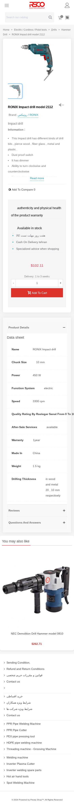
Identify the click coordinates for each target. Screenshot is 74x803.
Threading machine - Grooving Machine (31, 749)
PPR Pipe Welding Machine (24, 723)
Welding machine (17, 757)
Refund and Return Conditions (25, 668)
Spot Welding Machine (21, 782)
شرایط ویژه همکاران (19, 702)
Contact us (13, 681)
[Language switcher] (67, 17)
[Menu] (6, 5)
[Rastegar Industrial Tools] (37, 5)
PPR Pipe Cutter (17, 730)
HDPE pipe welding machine (24, 742)
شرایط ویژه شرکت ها (19, 708)
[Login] (67, 5)
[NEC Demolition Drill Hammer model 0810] (37, 590)
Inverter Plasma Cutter (21, 763)
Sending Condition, (18, 662)
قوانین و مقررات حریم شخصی (24, 675)
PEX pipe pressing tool (21, 736)
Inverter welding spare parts (24, 770)
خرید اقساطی (15, 696)
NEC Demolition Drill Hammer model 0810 (37, 633)
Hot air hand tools (18, 776)
